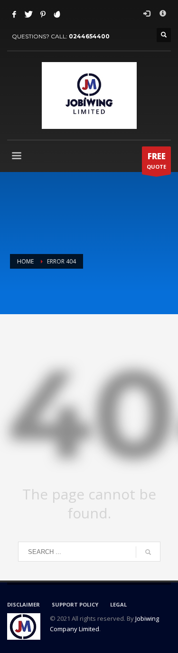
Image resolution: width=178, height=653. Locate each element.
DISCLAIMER (23, 604)
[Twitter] (28, 14)
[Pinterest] (43, 14)
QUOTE (156, 160)
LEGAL (118, 604)
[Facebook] (14, 14)
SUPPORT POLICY (75, 604)
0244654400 (89, 36)
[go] (148, 552)
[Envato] (57, 14)
